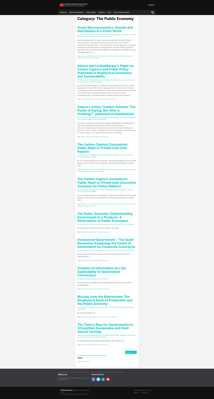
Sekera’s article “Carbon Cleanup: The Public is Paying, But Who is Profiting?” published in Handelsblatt (106, 110)
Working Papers (81, 309)
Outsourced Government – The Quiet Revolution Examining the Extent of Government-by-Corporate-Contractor (106, 243)
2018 (82, 232)
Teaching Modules (95, 36)
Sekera (103, 99)
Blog (109, 12)
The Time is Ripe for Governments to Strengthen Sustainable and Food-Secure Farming (105, 328)
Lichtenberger (127, 169)
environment (103, 56)
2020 (82, 169)
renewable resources (92, 58)
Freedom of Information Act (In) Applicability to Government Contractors (101, 271)
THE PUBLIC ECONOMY (95, 82)
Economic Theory (83, 34)
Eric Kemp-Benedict (113, 56)
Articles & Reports (84, 80)
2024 (82, 56)
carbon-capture (89, 99)
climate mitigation (89, 56)
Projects (101, 12)
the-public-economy (111, 99)
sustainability (81, 171)
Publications (91, 12)
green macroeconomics (125, 56)
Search (149, 390)
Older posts (130, 352)
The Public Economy (106, 36)
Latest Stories (125, 34)
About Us (63, 12)
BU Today (145, 392)
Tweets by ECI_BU (83, 361)
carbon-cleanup (85, 136)
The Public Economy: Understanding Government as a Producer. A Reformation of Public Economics (105, 217)
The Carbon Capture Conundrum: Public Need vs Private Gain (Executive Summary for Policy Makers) (106, 182)
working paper (101, 171)
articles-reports (88, 232)
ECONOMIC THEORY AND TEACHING (99, 34)
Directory (137, 392)
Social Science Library (122, 12)
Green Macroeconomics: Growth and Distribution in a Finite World (105, 29)
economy (97, 56)
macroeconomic (81, 58)
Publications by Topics (83, 36)
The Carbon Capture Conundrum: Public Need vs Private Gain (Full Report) (102, 148)
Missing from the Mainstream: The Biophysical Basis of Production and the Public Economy (104, 300)
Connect (151, 5)
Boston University (139, 390)
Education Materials (76, 12)
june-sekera (97, 99)
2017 (82, 260)
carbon (82, 99)
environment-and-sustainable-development (103, 169)
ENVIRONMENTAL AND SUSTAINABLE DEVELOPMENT (104, 80)
